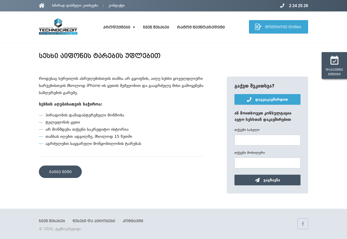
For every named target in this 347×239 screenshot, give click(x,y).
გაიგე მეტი (60, 172)
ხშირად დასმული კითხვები (75, 5)
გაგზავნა (271, 180)
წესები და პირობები (94, 221)
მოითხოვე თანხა (282, 27)
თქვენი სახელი (247, 130)
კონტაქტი (116, 5)
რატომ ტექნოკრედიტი (201, 27)
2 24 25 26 (298, 6)
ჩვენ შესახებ (156, 27)
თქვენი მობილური (249, 153)
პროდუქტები (116, 27)
